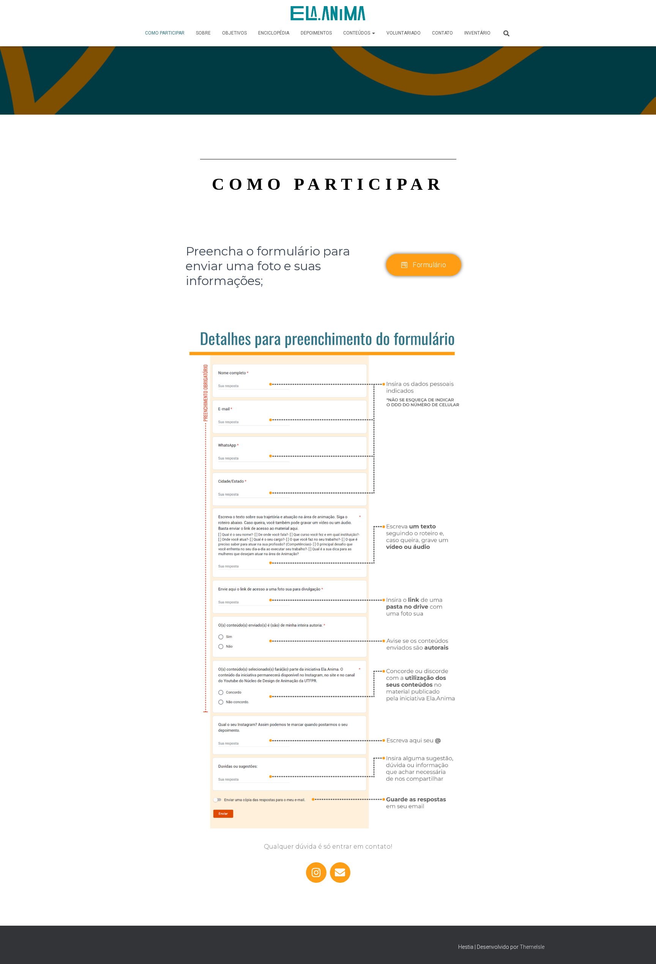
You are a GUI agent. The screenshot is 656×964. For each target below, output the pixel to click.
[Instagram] (316, 872)
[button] (373, 33)
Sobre (203, 33)
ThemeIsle (532, 947)
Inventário (477, 33)
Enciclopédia (273, 33)
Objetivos (234, 33)
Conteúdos (357, 33)
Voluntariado (403, 33)
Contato (442, 33)
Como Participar (164, 33)
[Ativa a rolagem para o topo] (641, 948)
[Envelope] (340, 872)
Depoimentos (316, 33)
